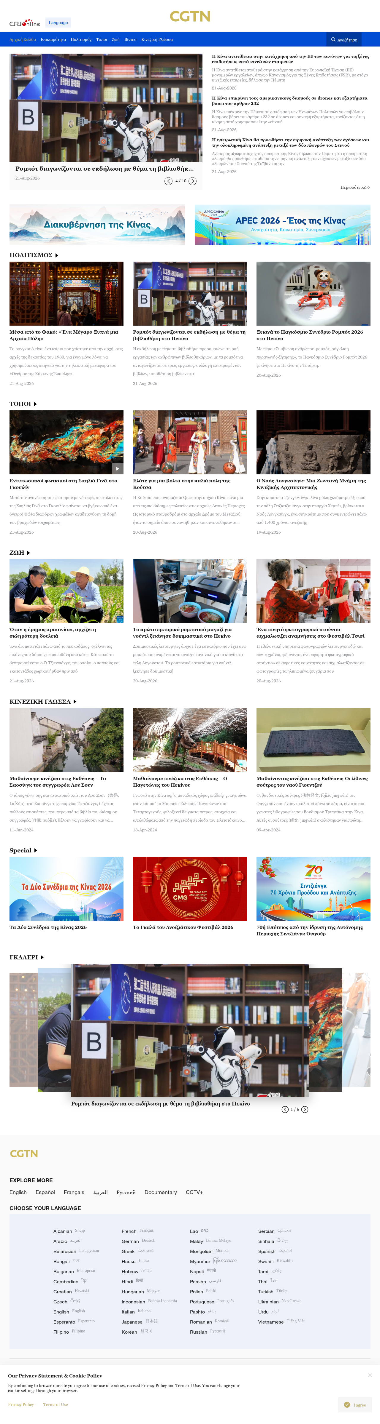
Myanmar (213, 1261)
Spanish (275, 1251)
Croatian (71, 1292)
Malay (210, 1241)
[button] (168, 181)
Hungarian (141, 1292)
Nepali (203, 1271)
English (18, 1192)
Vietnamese (281, 1322)
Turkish (273, 1292)
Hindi (132, 1281)
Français (74, 1192)
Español (45, 1192)
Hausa (135, 1261)
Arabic (67, 1241)
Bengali (66, 1261)
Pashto (203, 1312)
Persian (205, 1281)
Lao (199, 1231)
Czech (66, 1302)
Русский (126, 1192)
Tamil (269, 1271)
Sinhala (273, 1241)
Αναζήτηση (347, 39)
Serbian (274, 1231)
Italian (136, 1312)
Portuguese (212, 1302)
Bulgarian (74, 1271)
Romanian (209, 1322)
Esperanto (74, 1322)
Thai (268, 1281)
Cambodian (69, 1281)
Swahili (275, 1261)
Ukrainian (279, 1302)
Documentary (161, 1192)
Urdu (268, 1312)
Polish (203, 1292)
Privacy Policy (21, 1404)
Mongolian (209, 1251)
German (138, 1241)
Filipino (69, 1332)
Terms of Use (55, 1404)
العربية (100, 1192)
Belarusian (76, 1251)
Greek (137, 1251)
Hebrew (137, 1271)
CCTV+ (194, 1192)
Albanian (69, 1231)
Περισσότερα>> (355, 187)
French (137, 1231)
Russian (207, 1332)
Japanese (140, 1322)
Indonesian (149, 1302)
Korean (137, 1332)
